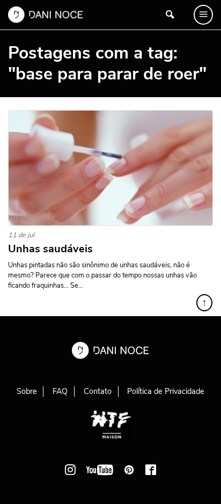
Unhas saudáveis (50, 249)
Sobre (27, 391)
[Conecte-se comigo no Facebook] (150, 469)
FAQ (60, 391)
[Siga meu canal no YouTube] (99, 469)
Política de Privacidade (165, 391)
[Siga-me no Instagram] (70, 469)
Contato (98, 391)
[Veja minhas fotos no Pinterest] (129, 469)
